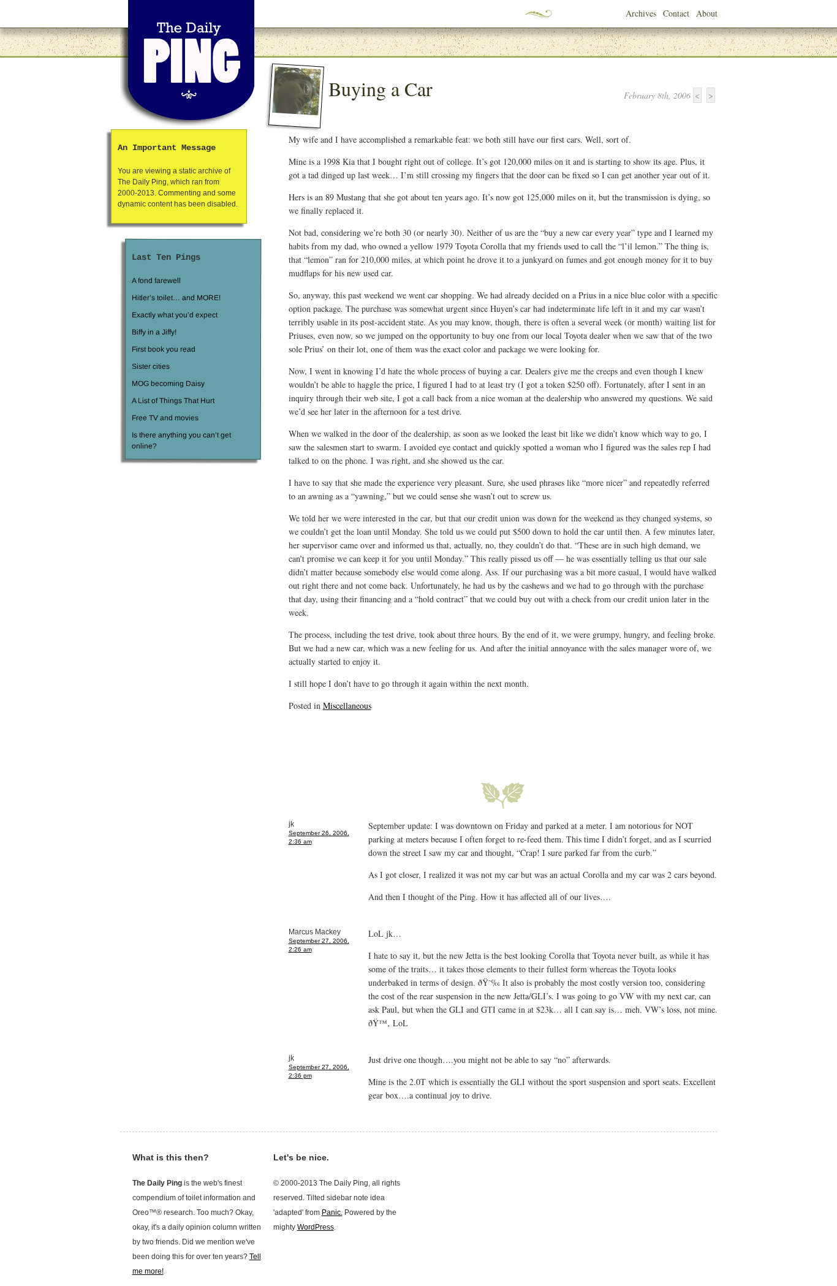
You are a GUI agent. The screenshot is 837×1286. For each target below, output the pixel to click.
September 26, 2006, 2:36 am (319, 837)
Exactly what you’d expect (175, 315)
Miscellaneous (347, 705)
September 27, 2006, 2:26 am (319, 945)
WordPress (315, 1227)
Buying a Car (380, 88)
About (707, 13)
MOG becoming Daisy (167, 383)
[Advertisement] (432, 739)
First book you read (163, 349)
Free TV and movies (164, 418)
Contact (676, 13)
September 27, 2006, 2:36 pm (319, 1071)
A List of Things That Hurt (172, 400)
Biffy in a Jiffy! (154, 332)
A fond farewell (156, 280)
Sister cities (150, 366)
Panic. (332, 1212)
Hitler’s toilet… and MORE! (176, 297)
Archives (641, 13)
